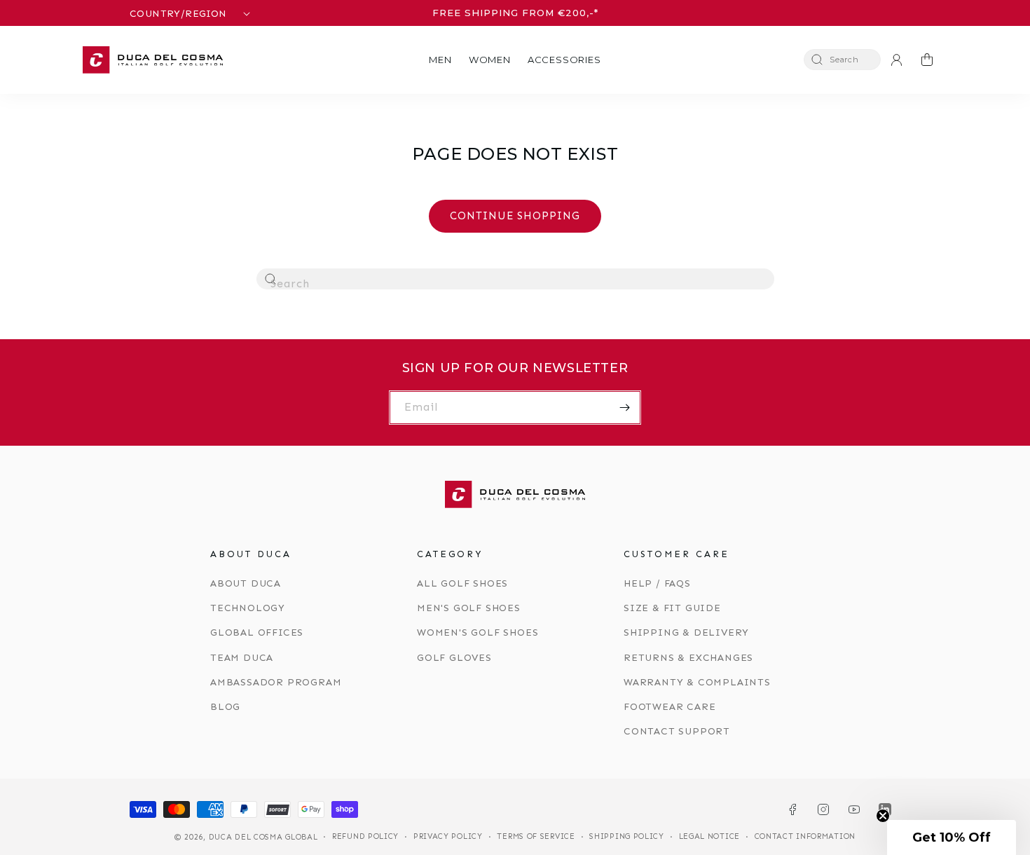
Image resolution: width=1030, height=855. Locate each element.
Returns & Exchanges (688, 658)
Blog (225, 707)
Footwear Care (669, 707)
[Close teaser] (883, 816)
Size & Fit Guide (672, 608)
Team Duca (241, 658)
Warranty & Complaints (697, 682)
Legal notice (709, 836)
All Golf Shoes (462, 583)
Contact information (805, 836)
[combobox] (515, 278)
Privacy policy (448, 836)
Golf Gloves (454, 658)
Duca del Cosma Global (263, 837)
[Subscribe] (624, 407)
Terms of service (536, 836)
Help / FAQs (657, 583)
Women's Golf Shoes (477, 632)
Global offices (256, 632)
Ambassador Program (275, 682)
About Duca (245, 583)
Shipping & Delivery (686, 632)
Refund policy (365, 836)
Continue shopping (515, 216)
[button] (440, 60)
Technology (247, 608)
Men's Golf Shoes (469, 608)
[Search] (271, 280)
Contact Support (677, 731)
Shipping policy (626, 836)
